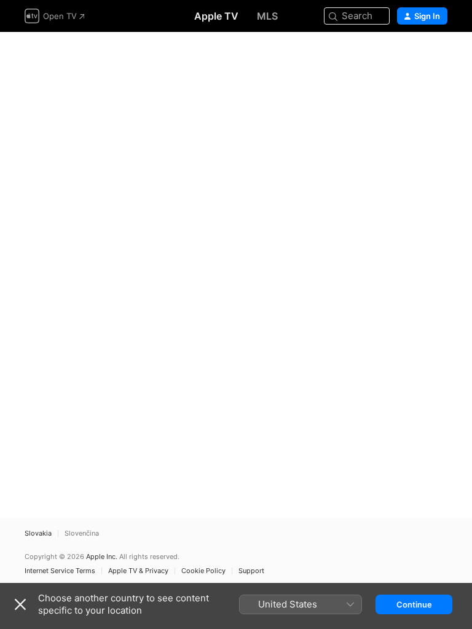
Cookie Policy (203, 571)
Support (251, 571)
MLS (267, 16)
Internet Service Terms (60, 571)
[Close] (20, 604)
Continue (414, 604)
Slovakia (38, 533)
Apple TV (216, 16)
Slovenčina (82, 533)
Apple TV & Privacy (138, 571)
